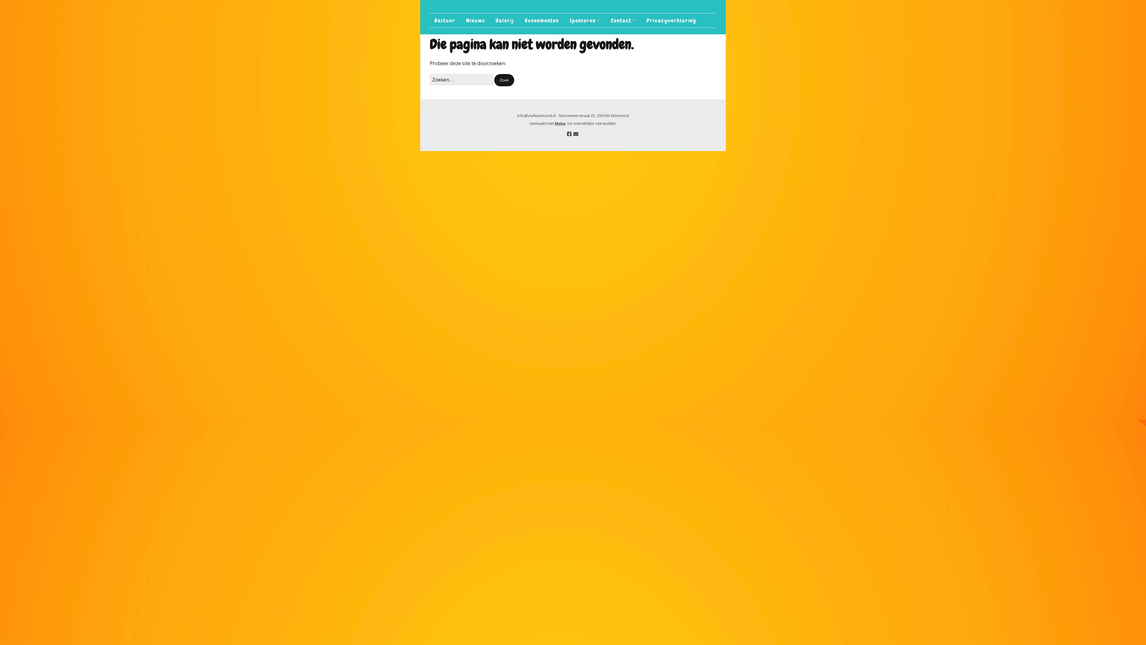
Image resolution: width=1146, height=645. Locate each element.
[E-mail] (576, 134)
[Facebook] (569, 134)
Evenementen (542, 20)
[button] (504, 80)
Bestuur (445, 20)
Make (560, 123)
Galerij (505, 20)
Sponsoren (583, 20)
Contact (621, 20)
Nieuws (475, 20)
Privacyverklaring (671, 20)
